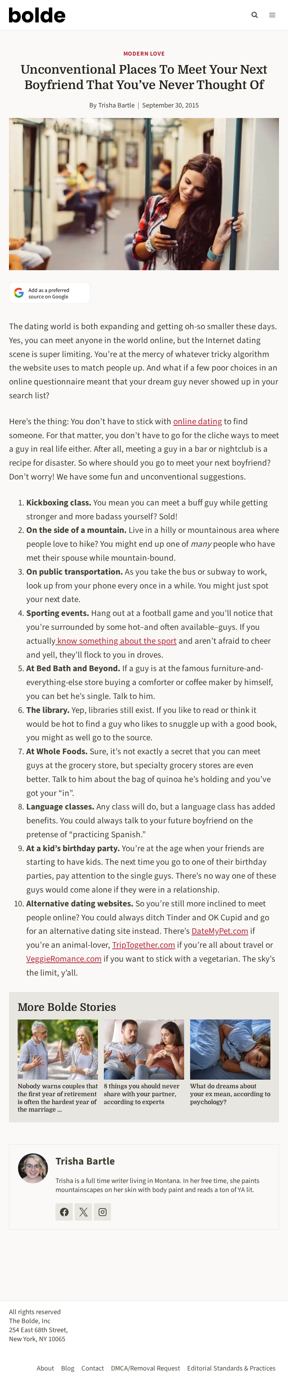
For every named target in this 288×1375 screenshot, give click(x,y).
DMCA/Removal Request (145, 1368)
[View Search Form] (254, 15)
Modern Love (144, 54)
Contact (92, 1368)
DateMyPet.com (220, 931)
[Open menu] (272, 15)
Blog (67, 1368)
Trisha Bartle (116, 105)
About (45, 1368)
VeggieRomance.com (64, 959)
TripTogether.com (143, 945)
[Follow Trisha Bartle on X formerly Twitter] (83, 1212)
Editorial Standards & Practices (231, 1368)
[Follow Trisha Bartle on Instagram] (102, 1212)
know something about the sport (116, 641)
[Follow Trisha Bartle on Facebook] (64, 1212)
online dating (197, 421)
